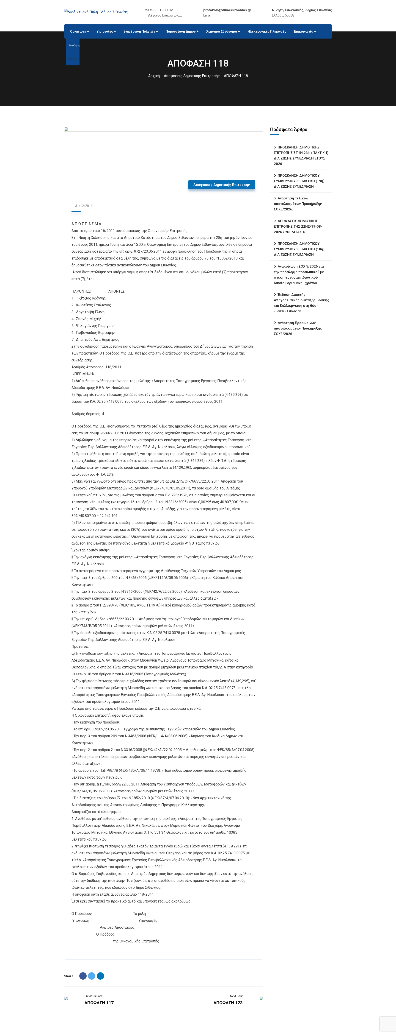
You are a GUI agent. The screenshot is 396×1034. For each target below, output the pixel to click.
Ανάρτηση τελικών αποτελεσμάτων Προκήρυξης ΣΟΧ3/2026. (298, 203)
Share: (69, 976)
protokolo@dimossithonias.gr (227, 10)
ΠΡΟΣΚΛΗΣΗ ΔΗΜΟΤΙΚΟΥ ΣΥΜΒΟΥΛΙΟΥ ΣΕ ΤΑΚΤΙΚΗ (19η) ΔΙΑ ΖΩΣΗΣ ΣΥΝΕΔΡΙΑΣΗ (299, 181)
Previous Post (93, 996)
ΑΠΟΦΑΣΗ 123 (228, 1002)
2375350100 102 (159, 10)
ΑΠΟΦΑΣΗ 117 (99, 1002)
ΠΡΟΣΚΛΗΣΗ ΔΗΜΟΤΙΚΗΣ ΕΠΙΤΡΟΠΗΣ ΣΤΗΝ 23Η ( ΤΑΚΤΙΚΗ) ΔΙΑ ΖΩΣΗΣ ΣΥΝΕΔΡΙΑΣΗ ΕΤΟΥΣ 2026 (301, 155)
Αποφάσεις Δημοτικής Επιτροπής (192, 76)
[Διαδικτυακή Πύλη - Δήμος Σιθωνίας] (96, 12)
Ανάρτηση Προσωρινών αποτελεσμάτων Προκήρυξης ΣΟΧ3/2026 (298, 328)
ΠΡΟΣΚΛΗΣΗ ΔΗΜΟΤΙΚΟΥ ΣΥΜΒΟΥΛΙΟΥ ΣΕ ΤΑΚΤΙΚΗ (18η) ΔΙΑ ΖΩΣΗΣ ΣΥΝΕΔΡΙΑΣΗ (299, 249)
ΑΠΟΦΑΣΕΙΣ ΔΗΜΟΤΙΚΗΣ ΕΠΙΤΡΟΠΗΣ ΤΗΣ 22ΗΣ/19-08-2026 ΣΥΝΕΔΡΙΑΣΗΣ (298, 226)
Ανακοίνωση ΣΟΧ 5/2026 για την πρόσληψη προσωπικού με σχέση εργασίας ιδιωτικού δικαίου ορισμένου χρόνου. (299, 274)
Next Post (236, 996)
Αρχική (154, 76)
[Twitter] (91, 976)
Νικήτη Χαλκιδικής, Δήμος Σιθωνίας (302, 10)
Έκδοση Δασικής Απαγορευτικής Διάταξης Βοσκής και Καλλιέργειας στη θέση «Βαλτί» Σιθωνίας (301, 303)
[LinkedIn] (100, 976)
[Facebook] (83, 976)
